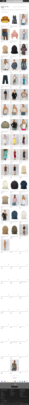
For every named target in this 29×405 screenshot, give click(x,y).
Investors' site (11, 394)
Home (1, 4)
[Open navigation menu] (1, 1)
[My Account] (24, 1)
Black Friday (21, 394)
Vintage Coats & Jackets (21, 6)
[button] (8, 402)
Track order (2, 392)
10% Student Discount (3, 395)
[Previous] (12, 6)
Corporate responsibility (12, 393)
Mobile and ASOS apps (22, 391)
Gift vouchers (21, 392)
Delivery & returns (3, 393)
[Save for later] (9, 24)
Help (1, 391)
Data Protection (2, 397)
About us (11, 391)
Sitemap (2, 396)
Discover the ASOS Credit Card (23, 396)
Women (4, 4)
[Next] (27, 6)
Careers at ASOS (12, 392)
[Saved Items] (26, 1)
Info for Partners (21, 395)
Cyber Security (11, 395)
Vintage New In (15, 6)
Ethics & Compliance (3, 398)
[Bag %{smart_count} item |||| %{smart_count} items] (28, 1)
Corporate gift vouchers (22, 393)
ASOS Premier (2, 394)
